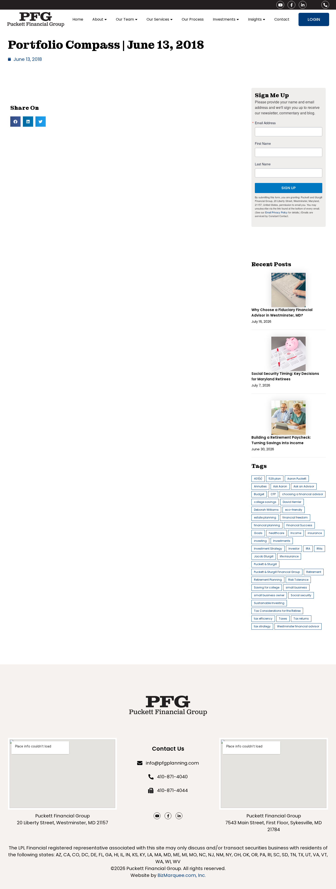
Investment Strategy (268, 549)
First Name (263, 143)
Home (77, 19)
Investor (293, 549)
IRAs (320, 549)
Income (296, 533)
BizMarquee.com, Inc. (181, 875)
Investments (224, 19)
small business (296, 587)
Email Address (265, 122)
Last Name (263, 164)
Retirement (313, 572)
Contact (281, 19)
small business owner (269, 595)
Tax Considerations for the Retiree (277, 611)
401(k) (258, 479)
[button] (15, 121)
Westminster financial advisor (298, 626)
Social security (301, 595)
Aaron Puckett (296, 479)
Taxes (283, 618)
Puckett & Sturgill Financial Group (277, 572)
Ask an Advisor (303, 486)
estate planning (265, 517)
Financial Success (299, 525)
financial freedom (295, 517)
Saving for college (266, 587)
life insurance (289, 556)
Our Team (125, 19)
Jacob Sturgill (263, 556)
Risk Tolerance (298, 580)
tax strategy (262, 626)
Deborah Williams (266, 510)
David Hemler (292, 502)
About (97, 19)
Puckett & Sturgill (265, 564)
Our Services (158, 19)
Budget (259, 494)
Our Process (193, 19)
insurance (315, 533)
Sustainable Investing (269, 603)
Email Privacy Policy (276, 212)
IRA (308, 549)
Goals (258, 533)
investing (260, 541)
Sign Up (288, 188)
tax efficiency (263, 618)
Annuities (260, 486)
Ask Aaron (280, 486)
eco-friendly (293, 510)
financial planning (267, 525)
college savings (265, 502)
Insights (255, 19)
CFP (273, 494)
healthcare (276, 533)
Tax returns (301, 618)
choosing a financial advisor (302, 494)
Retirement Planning (268, 580)
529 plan (275, 479)
